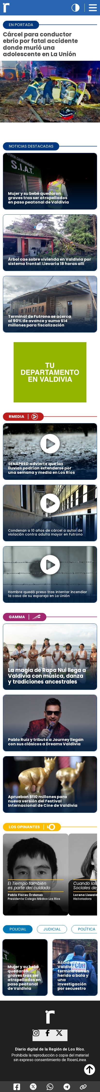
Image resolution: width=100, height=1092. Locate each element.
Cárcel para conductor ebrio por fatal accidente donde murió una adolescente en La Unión (40, 44)
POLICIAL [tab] (17, 929)
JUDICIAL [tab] (51, 929)
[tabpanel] (50, 965)
